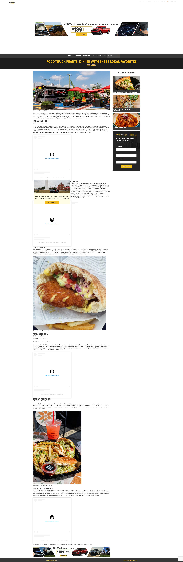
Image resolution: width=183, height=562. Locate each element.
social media (103, 196)
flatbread (77, 190)
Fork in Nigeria (59, 345)
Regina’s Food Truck (38, 490)
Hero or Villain (36, 126)
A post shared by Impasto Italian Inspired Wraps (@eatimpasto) (52, 242)
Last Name (119, 153)
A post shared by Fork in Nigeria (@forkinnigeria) (52, 394)
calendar (90, 131)
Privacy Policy (54, 560)
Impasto (72, 183)
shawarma (47, 407)
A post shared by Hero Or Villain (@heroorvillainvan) (52, 177)
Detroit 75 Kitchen (69, 404)
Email (120, 159)
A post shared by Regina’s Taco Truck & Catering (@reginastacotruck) (52, 539)
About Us (48, 560)
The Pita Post (36, 249)
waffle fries (91, 129)
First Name (119, 146)
